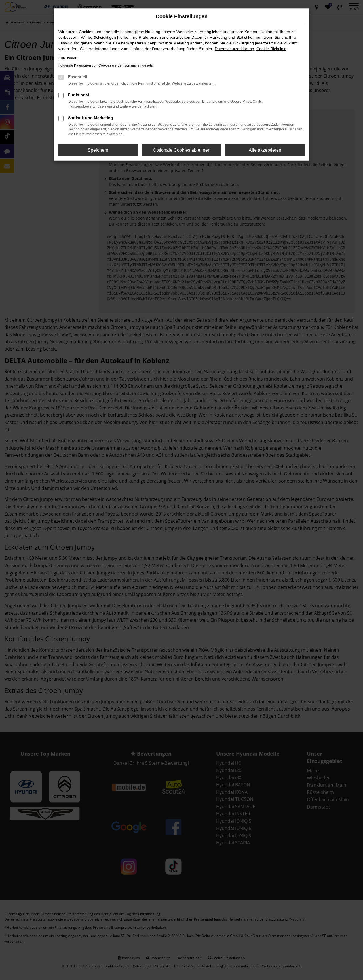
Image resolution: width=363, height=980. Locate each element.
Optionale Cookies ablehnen (181, 150)
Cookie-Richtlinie (271, 48)
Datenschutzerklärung (234, 48)
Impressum (68, 57)
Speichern (98, 150)
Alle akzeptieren (265, 150)
